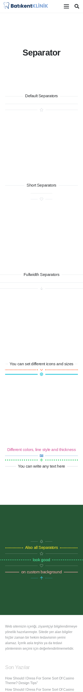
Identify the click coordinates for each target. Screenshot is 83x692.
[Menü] (66, 6)
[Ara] (77, 6)
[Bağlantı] (25, 6)
